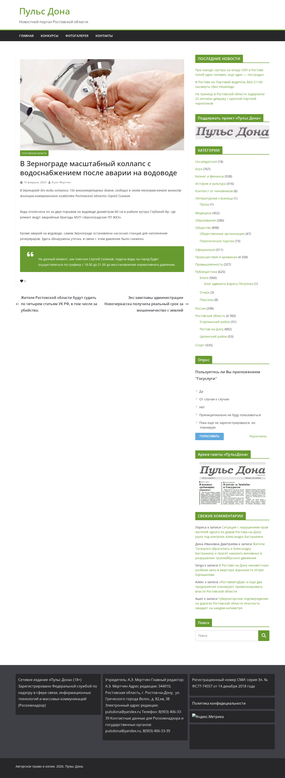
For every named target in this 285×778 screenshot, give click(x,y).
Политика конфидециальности (219, 703)
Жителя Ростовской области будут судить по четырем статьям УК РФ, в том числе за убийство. (59, 304)
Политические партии (217, 241)
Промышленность (209, 264)
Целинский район (213, 336)
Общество (203, 228)
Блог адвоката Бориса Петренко (228, 284)
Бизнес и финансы (209, 176)
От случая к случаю (213, 399)
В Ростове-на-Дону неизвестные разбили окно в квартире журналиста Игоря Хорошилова (232, 570)
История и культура (210, 183)
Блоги (204, 278)
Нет (201, 407)
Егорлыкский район (215, 322)
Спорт (200, 345)
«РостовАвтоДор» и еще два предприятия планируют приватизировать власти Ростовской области (229, 586)
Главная (26, 36)
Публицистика (206, 272)
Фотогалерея (76, 36)
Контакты (104, 36)
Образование (205, 220)
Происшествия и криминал (216, 257)
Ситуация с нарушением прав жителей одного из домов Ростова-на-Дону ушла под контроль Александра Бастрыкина (231, 532)
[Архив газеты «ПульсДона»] (232, 483)
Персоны (207, 300)
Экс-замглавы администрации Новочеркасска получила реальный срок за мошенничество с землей (143, 304)
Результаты (258, 436)
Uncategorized (206, 161)
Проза (204, 204)
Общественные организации (222, 234)
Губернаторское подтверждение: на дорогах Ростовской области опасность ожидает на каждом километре (232, 603)
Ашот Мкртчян (61, 182)
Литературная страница (214, 198)
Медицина (203, 213)
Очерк (205, 292)
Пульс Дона (44, 11)
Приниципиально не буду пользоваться (229, 415)
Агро (198, 169)
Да (200, 391)
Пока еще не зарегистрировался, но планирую (226, 425)
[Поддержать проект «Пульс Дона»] (232, 132)
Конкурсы (49, 36)
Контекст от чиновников (214, 191)
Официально (205, 250)
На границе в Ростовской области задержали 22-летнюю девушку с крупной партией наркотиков (230, 98)
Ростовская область (34, 153)
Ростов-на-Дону (212, 329)
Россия (200, 308)
